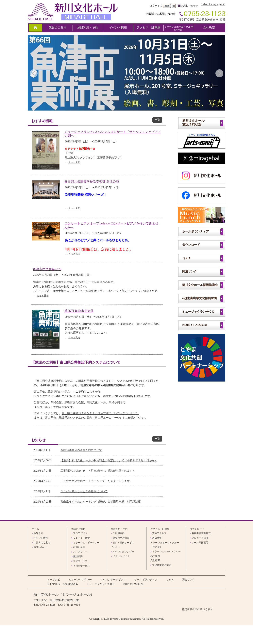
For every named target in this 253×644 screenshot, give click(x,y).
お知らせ (38, 533)
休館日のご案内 (42, 542)
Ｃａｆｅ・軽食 (81, 537)
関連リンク (189, 271)
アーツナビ (53, 579)
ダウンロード (191, 244)
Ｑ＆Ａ (186, 258)
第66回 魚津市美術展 (79, 311)
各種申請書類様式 (201, 533)
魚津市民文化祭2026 (47, 269)
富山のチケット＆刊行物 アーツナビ (201, 141)
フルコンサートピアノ (113, 579)
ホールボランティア (195, 231)
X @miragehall (201, 158)
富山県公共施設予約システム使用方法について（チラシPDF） (100, 413)
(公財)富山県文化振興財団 (199, 298)
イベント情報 (118, 27)
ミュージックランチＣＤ (198, 311)
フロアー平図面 (200, 537)
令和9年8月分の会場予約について (81, 450)
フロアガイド (80, 533)
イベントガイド (121, 556)
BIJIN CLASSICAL (195, 324)
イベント (115, 547)
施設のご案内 (57, 27)
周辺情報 (157, 537)
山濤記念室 (79, 547)
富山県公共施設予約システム (52, 391)
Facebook (201, 195)
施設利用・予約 (87, 27)
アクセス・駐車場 (148, 27)
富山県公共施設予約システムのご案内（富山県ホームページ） (84, 417)
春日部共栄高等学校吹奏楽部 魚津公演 (91, 181)
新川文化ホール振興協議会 (200, 284)
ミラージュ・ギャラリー (86, 542)
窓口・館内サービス (123, 542)
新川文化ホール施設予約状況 (193, 122)
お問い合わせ (189, 5)
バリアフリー (80, 552)
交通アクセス (159, 533)
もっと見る (74, 162)
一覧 (157, 119)
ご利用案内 (119, 533)
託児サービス (80, 561)
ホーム (35, 529)
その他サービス (81, 565)
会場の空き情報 (121, 537)
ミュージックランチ (201, 215)
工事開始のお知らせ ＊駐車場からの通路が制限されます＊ (97, 470)
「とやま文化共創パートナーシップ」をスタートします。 (96, 481)
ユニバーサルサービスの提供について (84, 491)
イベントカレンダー (123, 551)
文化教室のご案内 (161, 565)
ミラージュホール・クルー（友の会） (178, 28)
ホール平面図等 (200, 542)
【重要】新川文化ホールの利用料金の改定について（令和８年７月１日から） (108, 460)
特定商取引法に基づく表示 (197, 609)
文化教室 (209, 27)
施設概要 (78, 556)
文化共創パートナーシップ (201, 358)
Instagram (201, 175)
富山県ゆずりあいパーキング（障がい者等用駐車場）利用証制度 (100, 501)
